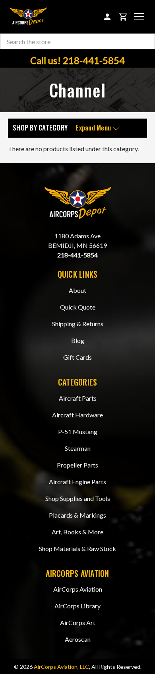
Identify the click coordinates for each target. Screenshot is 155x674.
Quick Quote (77, 307)
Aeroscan (78, 639)
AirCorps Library (77, 606)
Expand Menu (94, 128)
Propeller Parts (77, 465)
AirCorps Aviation (77, 589)
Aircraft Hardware (77, 415)
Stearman (78, 448)
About (77, 290)
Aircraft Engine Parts (77, 481)
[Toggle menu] (139, 17)
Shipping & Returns (77, 323)
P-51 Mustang (77, 431)
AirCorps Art (77, 622)
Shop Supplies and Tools (77, 498)
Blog (77, 340)
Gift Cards (77, 357)
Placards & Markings (77, 515)
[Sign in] (107, 17)
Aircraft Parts (78, 398)
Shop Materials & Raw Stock (77, 548)
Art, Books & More (77, 532)
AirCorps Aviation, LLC (61, 666)
